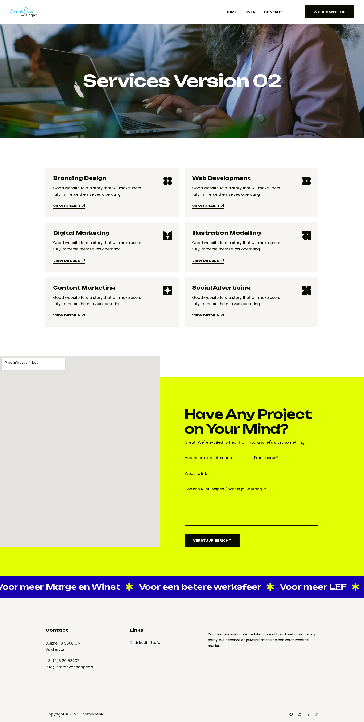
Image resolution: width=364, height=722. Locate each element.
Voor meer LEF (295, 586)
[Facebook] (291, 714)
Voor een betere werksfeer (182, 586)
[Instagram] (299, 714)
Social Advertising (221, 287)
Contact (273, 12)
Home (231, 12)
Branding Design (79, 178)
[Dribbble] (316, 714)
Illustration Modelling (226, 233)
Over (250, 12)
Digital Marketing (81, 233)
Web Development (221, 178)
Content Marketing (84, 287)
